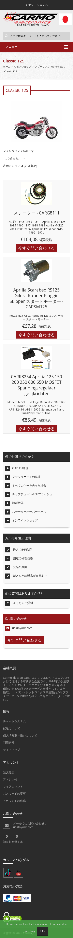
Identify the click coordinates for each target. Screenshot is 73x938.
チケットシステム (14, 721)
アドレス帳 (10, 779)
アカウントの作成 (14, 801)
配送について (11, 728)
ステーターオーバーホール (29, 511)
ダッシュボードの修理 (26, 477)
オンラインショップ (25, 520)
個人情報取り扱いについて (20, 735)
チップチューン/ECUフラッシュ (32, 494)
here (32, 931)
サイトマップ (11, 749)
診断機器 (18, 503)
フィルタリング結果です (18, 151)
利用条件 (8, 742)
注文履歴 (8, 772)
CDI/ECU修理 (20, 468)
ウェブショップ (22, 66)
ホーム (6, 66)
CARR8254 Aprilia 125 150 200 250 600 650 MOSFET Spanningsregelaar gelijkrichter (36, 385)
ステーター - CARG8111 (37, 213)
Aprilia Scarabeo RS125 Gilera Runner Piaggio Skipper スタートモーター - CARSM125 (36, 298)
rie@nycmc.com (22, 628)
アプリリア (41, 66)
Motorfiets (57, 66)
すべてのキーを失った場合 (29, 485)
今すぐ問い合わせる (36, 248)
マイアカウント (13, 786)
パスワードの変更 (14, 793)
